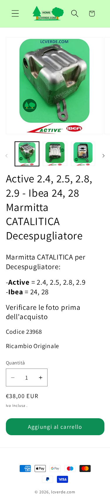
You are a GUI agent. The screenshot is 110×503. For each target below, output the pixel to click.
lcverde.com (63, 492)
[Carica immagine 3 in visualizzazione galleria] (83, 154)
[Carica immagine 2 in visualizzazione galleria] (55, 154)
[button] (15, 13)
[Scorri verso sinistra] (6, 155)
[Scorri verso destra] (103, 155)
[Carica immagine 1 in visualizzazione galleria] (27, 154)
